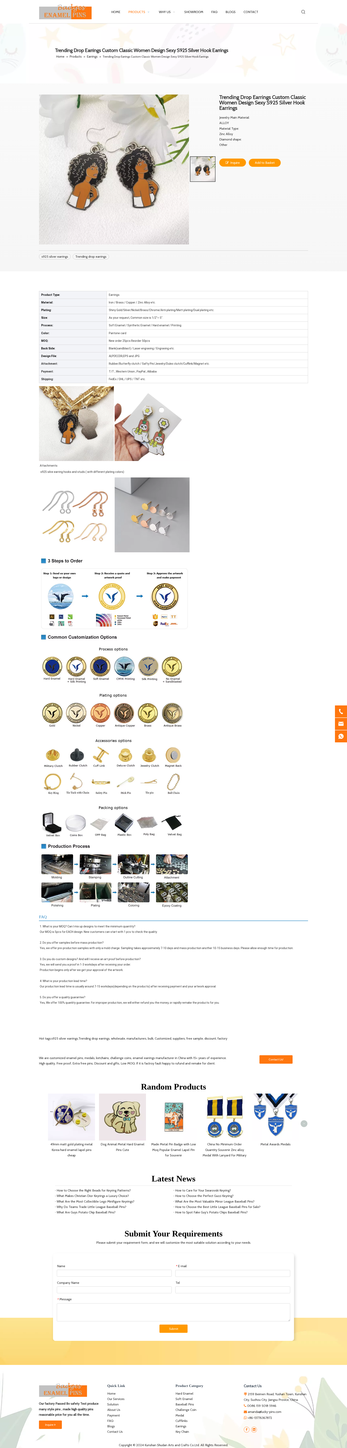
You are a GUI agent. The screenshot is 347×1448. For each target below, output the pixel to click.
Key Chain (182, 1432)
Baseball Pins (185, 1404)
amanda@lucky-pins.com (264, 1412)
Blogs (111, 1426)
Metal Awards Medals (275, 1144)
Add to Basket (265, 163)
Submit (173, 1329)
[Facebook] (246, 1430)
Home (111, 1393)
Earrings (181, 1426)
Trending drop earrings (90, 256)
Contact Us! (276, 1059)
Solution (113, 1404)
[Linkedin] (254, 1430)
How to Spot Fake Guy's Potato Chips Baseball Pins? (211, 1212)
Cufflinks (182, 1421)
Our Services (116, 1399)
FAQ (110, 1421)
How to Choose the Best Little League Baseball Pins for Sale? (217, 1207)
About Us (113, 1410)
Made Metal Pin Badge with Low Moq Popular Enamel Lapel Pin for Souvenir (173, 1149)
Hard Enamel (184, 1393)
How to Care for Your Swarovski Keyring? (203, 1190)
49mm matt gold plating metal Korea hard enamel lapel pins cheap (71, 1149)
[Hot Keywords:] (303, 12)
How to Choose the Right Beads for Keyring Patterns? (94, 1190)
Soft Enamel (184, 1399)
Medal (180, 1415)
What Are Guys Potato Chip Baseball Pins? (86, 1212)
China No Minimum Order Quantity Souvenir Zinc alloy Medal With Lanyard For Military (224, 1149)
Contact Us (115, 1432)
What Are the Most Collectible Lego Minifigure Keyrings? (95, 1201)
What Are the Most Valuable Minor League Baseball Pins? (214, 1201)
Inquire (235, 163)
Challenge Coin (186, 1410)
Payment (113, 1415)
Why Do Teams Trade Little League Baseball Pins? (91, 1207)
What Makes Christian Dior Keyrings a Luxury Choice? (93, 1196)
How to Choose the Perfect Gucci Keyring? (204, 1196)
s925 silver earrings (55, 256)
